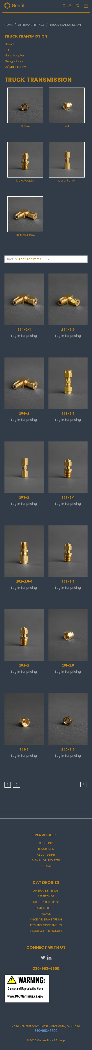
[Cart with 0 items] (77, 6)
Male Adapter (14, 55)
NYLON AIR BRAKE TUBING (46, 919)
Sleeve (9, 44)
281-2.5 (68, 665)
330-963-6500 (46, 1030)
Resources (46, 849)
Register (54, 860)
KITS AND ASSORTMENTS (46, 925)
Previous (6, 1045)
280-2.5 (68, 749)
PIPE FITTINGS (46, 896)
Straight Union (14, 61)
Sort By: (12, 259)
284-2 (24, 413)
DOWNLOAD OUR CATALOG (46, 931)
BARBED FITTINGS (46, 908)
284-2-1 (24, 329)
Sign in (37, 860)
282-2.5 (68, 581)
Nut (6, 50)
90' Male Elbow (15, 67)
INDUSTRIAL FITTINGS (46, 902)
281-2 (24, 749)
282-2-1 (68, 497)
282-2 (24, 665)
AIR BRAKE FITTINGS (46, 890)
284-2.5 (68, 329)
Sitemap (46, 866)
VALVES (46, 914)
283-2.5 (68, 413)
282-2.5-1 (24, 581)
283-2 (24, 497)
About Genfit (46, 854)
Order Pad (46, 843)
